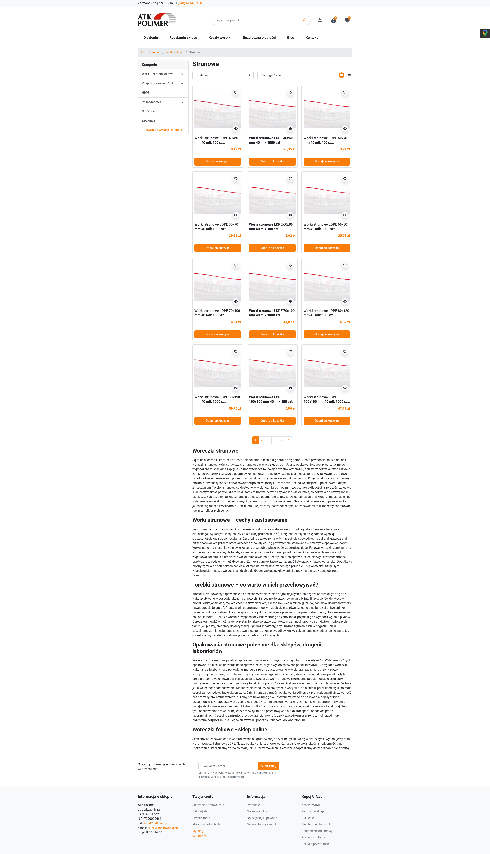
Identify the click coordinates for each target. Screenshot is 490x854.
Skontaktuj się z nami (261, 824)
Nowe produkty (257, 811)
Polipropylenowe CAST (157, 83)
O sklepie (307, 818)
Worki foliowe (175, 52)
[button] (333, 20)
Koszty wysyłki (311, 805)
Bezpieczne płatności (315, 824)
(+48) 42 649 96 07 (191, 3)
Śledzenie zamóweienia (208, 805)
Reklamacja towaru (314, 837)
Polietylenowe (151, 102)
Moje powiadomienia (206, 824)
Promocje (253, 805)
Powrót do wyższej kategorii (163, 130)
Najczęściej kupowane (262, 818)
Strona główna (151, 52)
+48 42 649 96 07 (155, 823)
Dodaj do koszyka (218, 161)
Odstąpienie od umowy (316, 831)
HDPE (145, 92)
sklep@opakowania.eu (163, 828)
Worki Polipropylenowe (157, 74)
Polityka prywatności (315, 844)
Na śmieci (148, 111)
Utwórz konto (201, 818)
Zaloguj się (199, 811)
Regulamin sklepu (313, 811)
